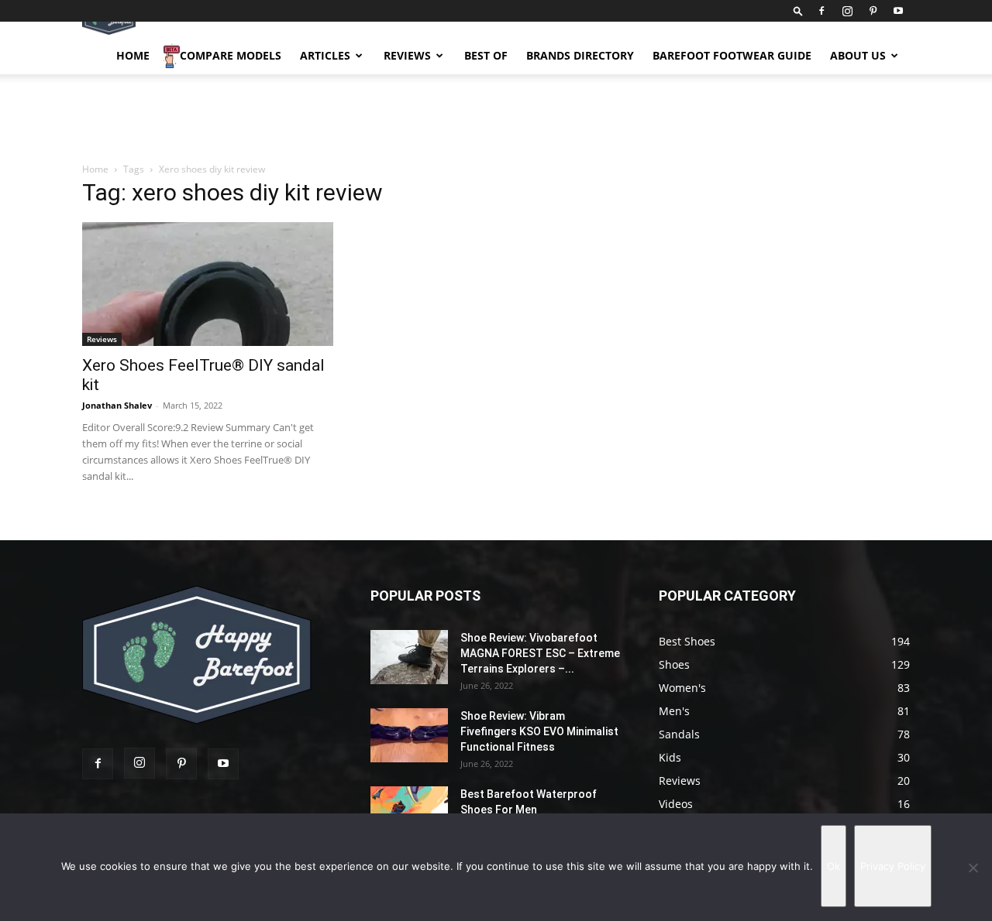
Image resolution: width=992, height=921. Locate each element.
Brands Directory (580, 55)
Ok (833, 866)
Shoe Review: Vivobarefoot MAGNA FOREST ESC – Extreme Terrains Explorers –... (540, 653)
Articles (325, 55)
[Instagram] (847, 11)
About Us (858, 55)
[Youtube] (898, 11)
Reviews (407, 55)
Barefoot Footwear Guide (732, 55)
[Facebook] (821, 11)
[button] (798, 10)
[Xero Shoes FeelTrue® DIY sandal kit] (207, 284)
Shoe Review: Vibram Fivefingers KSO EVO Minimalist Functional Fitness (539, 731)
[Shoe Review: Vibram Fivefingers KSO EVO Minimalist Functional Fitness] (409, 735)
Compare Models (230, 55)
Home (133, 55)
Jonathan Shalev (117, 405)
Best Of (486, 55)
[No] (972, 867)
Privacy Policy (892, 866)
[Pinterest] (872, 11)
